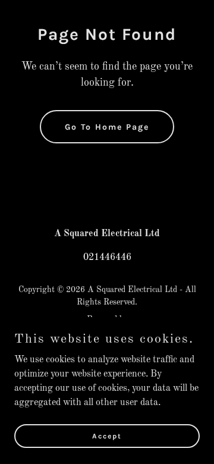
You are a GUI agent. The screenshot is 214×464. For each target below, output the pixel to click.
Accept (107, 435)
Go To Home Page (107, 127)
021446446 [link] (107, 257)
